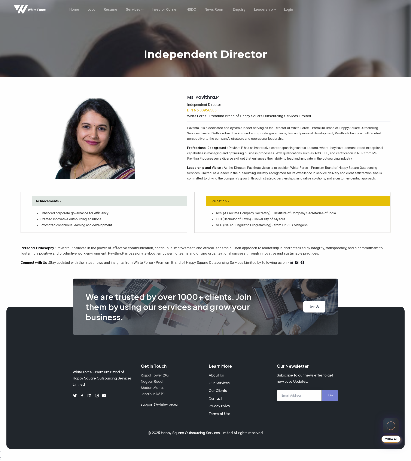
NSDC (191, 9)
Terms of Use (219, 414)
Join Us (314, 306)
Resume (110, 9)
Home (74, 9)
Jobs (91, 9)
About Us (216, 375)
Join (330, 395)
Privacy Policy (219, 406)
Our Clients (218, 390)
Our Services (219, 383)
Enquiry (239, 9)
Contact (215, 398)
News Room (214, 9)
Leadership (263, 9)
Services (133, 9)
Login (288, 9)
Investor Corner (165, 9)
